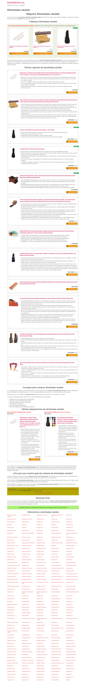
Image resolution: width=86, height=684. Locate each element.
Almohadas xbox (40, 527)
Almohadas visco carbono (56, 537)
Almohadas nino (10, 601)
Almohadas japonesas (26, 622)
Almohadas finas (25, 640)
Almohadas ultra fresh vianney (71, 542)
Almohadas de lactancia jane (27, 651)
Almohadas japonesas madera (12, 622)
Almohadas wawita (25, 530)
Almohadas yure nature (55, 521)
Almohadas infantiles (70, 625)
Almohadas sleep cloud (26, 554)
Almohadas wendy (69, 527)
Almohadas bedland (40, 665)
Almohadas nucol (69, 595)
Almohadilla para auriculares (27, 519)
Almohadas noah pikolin (55, 598)
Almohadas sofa (69, 551)
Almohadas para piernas (11, 576)
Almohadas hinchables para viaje (57, 628)
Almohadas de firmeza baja (71, 654)
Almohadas (68, 679)
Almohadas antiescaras (70, 668)
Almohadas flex (69, 637)
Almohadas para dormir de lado (72, 579)
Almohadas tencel (10, 551)
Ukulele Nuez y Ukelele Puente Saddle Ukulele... (18, 46)
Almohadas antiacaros (41, 671)
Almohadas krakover (70, 609)
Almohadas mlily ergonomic (12, 604)
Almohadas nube (25, 598)
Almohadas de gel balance (71, 651)
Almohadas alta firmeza (11, 674)
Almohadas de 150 (40, 660)
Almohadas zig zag (40, 519)
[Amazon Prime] (51, 49)
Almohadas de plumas (41, 646)
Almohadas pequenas (11, 570)
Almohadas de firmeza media (42, 654)
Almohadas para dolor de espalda (57, 582)
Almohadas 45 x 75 (25, 679)
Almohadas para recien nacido (71, 573)
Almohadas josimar (10, 618)
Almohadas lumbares (70, 607)
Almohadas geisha (10, 634)
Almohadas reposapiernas (27, 559)
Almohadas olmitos (10, 595)
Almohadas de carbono (55, 657)
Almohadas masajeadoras (41, 607)
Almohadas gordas (54, 630)
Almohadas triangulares (70, 545)
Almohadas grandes (25, 630)
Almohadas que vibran (41, 565)
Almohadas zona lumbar (11, 519)
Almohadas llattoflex (11, 609)
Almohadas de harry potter (56, 651)
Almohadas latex (54, 609)
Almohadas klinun (54, 612)
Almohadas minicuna (40, 604)
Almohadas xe (54, 524)
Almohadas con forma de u (71, 660)
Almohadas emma (10, 643)
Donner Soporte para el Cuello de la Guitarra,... (42, 46)
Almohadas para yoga (26, 570)
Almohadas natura (69, 601)
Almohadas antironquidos (56, 668)
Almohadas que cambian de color (57, 568)
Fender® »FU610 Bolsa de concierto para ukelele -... (66, 46)
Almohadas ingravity (55, 625)
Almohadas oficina (25, 595)
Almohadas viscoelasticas (56, 533)
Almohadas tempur (40, 551)
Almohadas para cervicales (56, 586)
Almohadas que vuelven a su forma (13, 565)
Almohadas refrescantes (41, 562)
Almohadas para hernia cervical (72, 576)
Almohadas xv (24, 524)
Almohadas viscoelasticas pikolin (28, 533)
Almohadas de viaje (54, 643)
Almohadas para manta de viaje (57, 576)
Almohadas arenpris (11, 668)
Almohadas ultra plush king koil (57, 542)
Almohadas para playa (55, 573)
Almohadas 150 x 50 (40, 679)
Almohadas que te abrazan (56, 565)
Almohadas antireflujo (11, 671)
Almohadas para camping (70, 586)
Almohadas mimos (54, 604)
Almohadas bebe (25, 665)
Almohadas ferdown (55, 640)
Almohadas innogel (25, 625)
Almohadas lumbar (25, 609)
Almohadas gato (54, 634)
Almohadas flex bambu (26, 637)
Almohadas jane (54, 622)
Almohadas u (53, 545)
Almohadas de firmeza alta (56, 654)
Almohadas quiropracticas (71, 562)
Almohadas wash (10, 533)
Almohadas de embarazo (26, 657)
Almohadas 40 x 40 (55, 679)
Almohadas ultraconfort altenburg (28, 542)
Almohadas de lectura (26, 648)
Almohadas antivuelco (41, 668)
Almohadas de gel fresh (11, 654)
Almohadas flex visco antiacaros (43, 637)
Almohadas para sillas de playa (13, 573)
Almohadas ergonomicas (41, 640)
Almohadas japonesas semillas (57, 618)
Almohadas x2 (24, 527)
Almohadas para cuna (70, 582)
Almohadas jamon (40, 622)
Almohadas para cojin (26, 586)
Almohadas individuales (26, 628)
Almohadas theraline (25, 548)
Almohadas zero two (25, 521)
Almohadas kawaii (40, 615)
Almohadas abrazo (54, 674)
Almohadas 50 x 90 (25, 677)
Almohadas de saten (11, 646)
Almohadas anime (69, 671)
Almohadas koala (10, 612)
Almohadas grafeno (69, 630)
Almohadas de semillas (70, 643)
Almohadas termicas (70, 548)
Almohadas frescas (10, 637)
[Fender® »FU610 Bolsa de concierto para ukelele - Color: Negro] (67, 37)
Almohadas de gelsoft (41, 651)
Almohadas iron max (11, 625)
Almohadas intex (69, 622)
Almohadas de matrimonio (71, 646)
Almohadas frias (40, 634)
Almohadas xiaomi (69, 524)
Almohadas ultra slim (11, 542)
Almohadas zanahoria (11, 521)
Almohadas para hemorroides (12, 579)
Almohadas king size (11, 615)
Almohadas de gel (25, 654)
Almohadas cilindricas (55, 660)
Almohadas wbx (39, 530)
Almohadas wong (10, 527)
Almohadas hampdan (40, 630)
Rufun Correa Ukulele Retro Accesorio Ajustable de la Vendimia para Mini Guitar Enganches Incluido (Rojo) (47, 363)
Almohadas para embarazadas (12, 582)
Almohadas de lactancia (11, 651)
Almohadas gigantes (25, 634)
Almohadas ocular (54, 595)
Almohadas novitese (11, 598)
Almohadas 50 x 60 (10, 679)
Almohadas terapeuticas (26, 551)
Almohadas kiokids (25, 615)
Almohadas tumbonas (41, 545)
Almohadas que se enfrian (12, 568)
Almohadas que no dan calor (27, 568)
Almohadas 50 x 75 (69, 677)
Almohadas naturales (26, 601)
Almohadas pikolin (69, 568)
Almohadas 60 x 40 (40, 677)
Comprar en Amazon (19, 53)
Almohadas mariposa (55, 607)
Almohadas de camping (41, 657)
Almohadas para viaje (55, 570)
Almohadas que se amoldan (42, 568)
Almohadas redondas (55, 562)
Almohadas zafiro (69, 521)
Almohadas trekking (11, 548)
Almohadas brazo (10, 665)
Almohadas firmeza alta (11, 640)
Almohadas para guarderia (41, 579)
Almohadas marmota (26, 607)
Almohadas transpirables (41, 548)
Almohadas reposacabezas (12, 562)
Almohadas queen (25, 565)
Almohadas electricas (70, 640)
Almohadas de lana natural (56, 648)
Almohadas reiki (54, 559)
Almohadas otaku (10, 591)
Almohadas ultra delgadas (27, 545)
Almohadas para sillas (70, 570)
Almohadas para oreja (41, 576)
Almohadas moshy (25, 604)
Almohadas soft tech (11, 554)
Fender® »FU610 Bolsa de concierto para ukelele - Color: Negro (37, 129)
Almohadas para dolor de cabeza (13, 586)
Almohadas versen (69, 537)
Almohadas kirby (69, 612)
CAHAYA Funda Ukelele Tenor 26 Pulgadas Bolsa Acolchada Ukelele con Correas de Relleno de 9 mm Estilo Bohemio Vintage (47, 334)
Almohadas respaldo (40, 559)
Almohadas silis (54, 554)
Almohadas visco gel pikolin (12, 537)
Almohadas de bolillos (70, 657)
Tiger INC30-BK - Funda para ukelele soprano (32, 149)
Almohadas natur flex (55, 601)
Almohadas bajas (54, 665)
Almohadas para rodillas (41, 573)
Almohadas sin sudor (40, 554)
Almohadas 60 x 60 (10, 677)
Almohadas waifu (40, 533)
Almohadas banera (69, 665)
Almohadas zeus (54, 519)
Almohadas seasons (25, 556)
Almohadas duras (40, 643)
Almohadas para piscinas (26, 576)
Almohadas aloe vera (40, 674)
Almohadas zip (69, 515)
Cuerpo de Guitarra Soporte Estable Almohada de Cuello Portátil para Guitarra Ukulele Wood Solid (46, 298)
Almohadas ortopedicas (55, 591)
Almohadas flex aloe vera (56, 637)
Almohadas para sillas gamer (42, 570)
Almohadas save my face (11, 556)
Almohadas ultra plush (41, 542)
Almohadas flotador (69, 634)
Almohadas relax (69, 559)
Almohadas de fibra (10, 657)
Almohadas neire (40, 601)
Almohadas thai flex (55, 548)
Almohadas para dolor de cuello (42, 582)
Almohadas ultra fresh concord (13, 545)
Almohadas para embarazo (56, 579)
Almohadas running (54, 556)
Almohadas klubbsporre (26, 612)
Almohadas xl (9, 524)
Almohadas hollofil (40, 628)
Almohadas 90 (68, 674)
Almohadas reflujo (25, 562)
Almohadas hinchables (70, 628)
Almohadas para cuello (41, 586)
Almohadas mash (69, 604)
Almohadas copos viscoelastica (27, 660)
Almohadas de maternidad (41, 648)
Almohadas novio (40, 598)
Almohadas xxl (39, 524)
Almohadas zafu (69, 519)
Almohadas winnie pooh (11, 530)
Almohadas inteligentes (41, 625)
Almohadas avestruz (25, 668)
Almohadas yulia (40, 521)
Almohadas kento (54, 615)
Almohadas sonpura (55, 551)
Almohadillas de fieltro (26, 515)
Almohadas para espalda (26, 579)
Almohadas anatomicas (55, 671)
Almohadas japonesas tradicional (28, 618)
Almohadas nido (69, 598)
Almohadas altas (25, 674)
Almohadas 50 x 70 (54, 677)
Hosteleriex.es (15, 2)
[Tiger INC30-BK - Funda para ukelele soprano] (13, 153)
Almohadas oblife (40, 595)
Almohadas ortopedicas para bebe (72, 591)
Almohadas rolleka (10, 559)
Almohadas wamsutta (70, 530)
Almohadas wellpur (54, 527)
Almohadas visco (40, 537)
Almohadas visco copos (26, 537)
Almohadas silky (69, 554)
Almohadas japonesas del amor (72, 618)
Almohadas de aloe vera (11, 660)
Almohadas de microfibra (11, 648)
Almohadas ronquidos (70, 556)
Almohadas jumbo (69, 615)
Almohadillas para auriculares (42, 515)
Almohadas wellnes (54, 530)
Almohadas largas (40, 609)
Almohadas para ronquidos (27, 573)
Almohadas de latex (69, 648)
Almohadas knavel (40, 612)
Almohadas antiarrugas (26, 671)
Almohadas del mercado (26, 643)
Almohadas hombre (10, 628)
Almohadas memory (10, 607)
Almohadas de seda (25, 646)
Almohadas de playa (55, 646)
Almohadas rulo (39, 556)
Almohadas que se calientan (71, 565)
